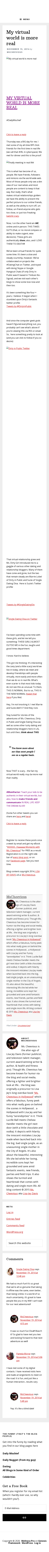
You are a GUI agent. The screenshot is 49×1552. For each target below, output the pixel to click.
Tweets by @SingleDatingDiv (20, 604)
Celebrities (9, 1476)
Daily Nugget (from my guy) (19, 1459)
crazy (12, 216)
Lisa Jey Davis (30, 1193)
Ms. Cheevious (21, 1011)
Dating (7, 1466)
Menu (26, 19)
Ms (28, 874)
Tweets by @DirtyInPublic (18, 306)
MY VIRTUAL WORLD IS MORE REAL (23, 103)
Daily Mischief (11, 1453)
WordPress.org (14, 1232)
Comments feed (15, 1225)
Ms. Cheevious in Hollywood (24, 8)
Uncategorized (24, 1025)
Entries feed (13, 1218)
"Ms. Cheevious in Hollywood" (26, 939)
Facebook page (17, 860)
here (18, 816)
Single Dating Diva (25, 1269)
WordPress (27, 1543)
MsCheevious (16, 897)
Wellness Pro (28, 1540)
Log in (9, 1212)
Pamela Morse (23, 1353)
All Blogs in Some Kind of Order (21, 1470)
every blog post (20, 857)
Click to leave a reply (16, 134)
